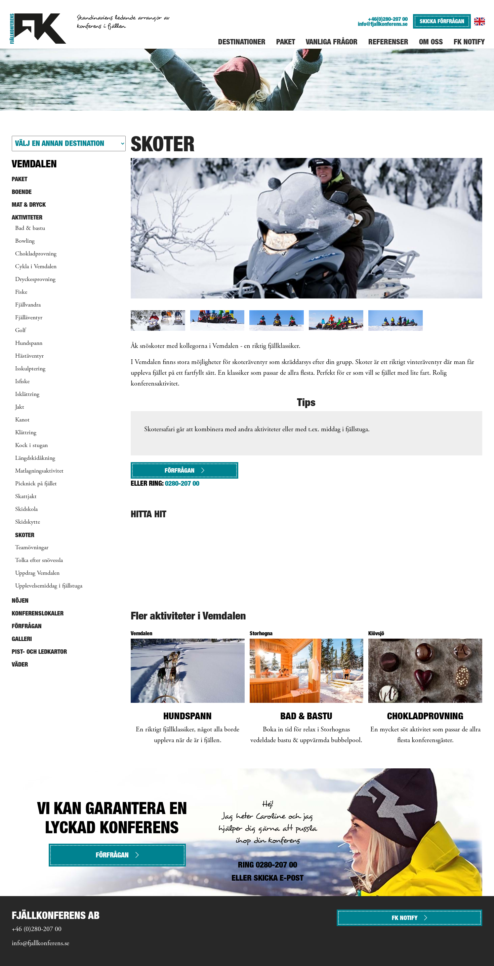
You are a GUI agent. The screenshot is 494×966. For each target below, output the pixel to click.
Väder (20, 664)
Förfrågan (180, 470)
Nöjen (20, 600)
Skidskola (26, 510)
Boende (22, 191)
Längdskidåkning (35, 458)
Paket (19, 179)
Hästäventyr (29, 356)
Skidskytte (27, 522)
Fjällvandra (28, 305)
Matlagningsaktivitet (39, 471)
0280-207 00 (182, 483)
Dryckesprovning (35, 280)
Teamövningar (31, 548)
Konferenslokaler (38, 613)
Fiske (21, 292)
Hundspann (28, 343)
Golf (20, 331)
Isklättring (27, 395)
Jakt (19, 407)
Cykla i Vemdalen (35, 267)
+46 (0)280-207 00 (36, 929)
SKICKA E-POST (278, 878)
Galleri (22, 638)
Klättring (25, 433)
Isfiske (22, 382)
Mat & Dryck (29, 204)
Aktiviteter (27, 217)
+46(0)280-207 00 (388, 19)
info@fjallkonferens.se (383, 24)
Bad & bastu (30, 229)
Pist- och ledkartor (39, 651)
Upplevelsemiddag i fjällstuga (48, 586)
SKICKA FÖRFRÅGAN (442, 21)
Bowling (25, 241)
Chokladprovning (35, 254)
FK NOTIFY (404, 917)
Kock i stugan (31, 446)
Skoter (24, 534)
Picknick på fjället (36, 484)
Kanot (22, 420)
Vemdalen (34, 164)
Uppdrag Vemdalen (37, 573)
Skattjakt (26, 497)
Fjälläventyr (28, 318)
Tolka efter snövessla (39, 561)
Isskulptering (30, 369)
